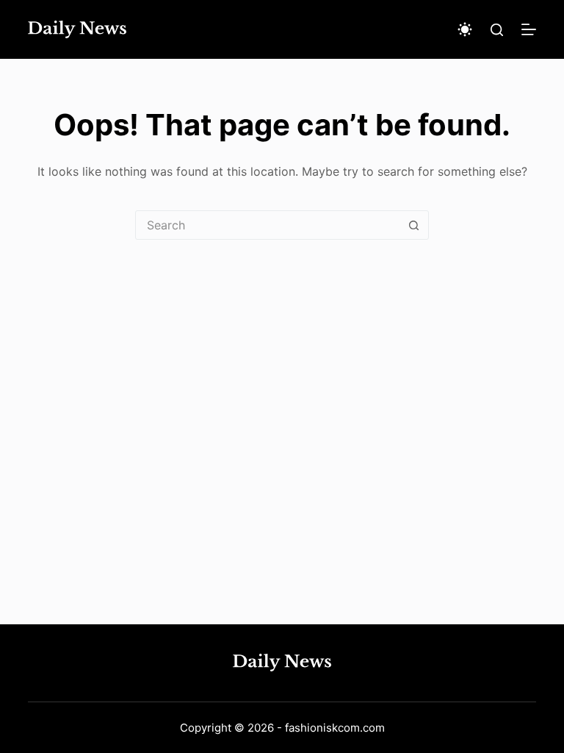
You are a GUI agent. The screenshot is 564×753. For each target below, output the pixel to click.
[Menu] (528, 29)
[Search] (497, 30)
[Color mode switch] (465, 29)
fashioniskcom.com (335, 728)
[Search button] (413, 225)
